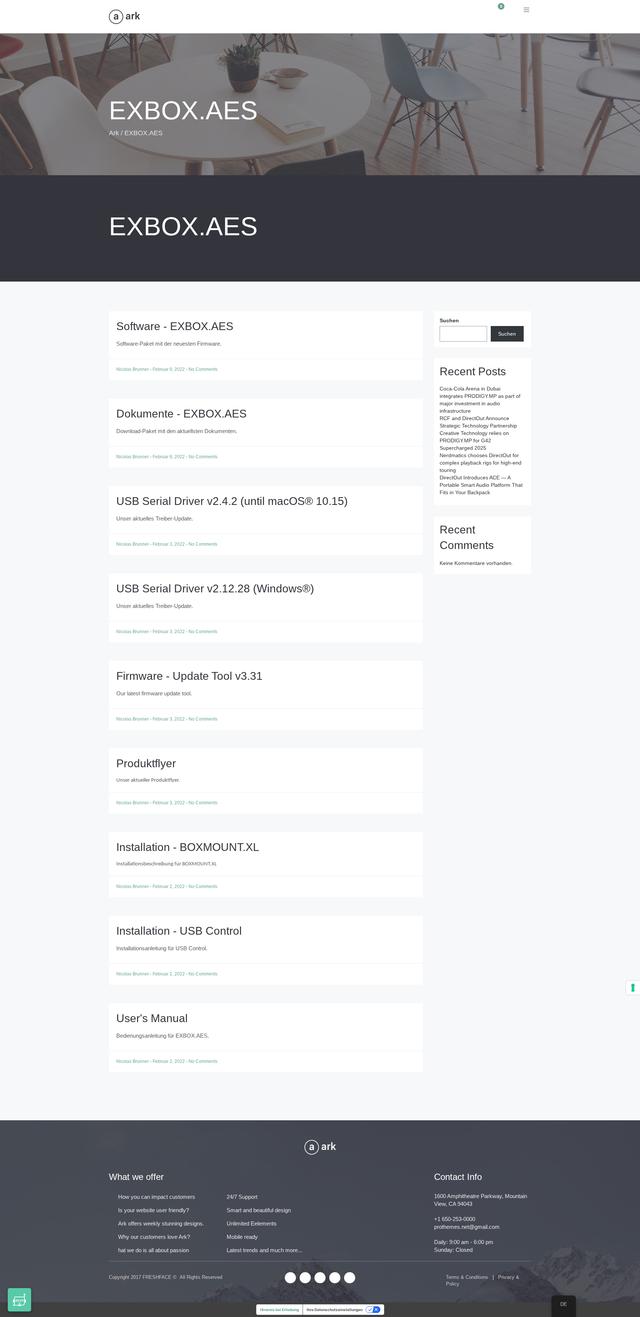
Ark (114, 133)
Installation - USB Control (179, 931)
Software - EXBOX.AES (174, 326)
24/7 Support (242, 1197)
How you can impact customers (156, 1197)
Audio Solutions (249, 16)
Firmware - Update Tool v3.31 (189, 676)
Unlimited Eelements (252, 1223)
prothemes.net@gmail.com (467, 1227)
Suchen (449, 320)
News (302, 16)
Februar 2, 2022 (169, 886)
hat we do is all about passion (153, 1250)
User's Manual (152, 1018)
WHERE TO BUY (442, 16)
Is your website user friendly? (153, 1210)
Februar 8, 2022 (169, 456)
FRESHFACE (157, 1277)
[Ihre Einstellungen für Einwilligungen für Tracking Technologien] (633, 988)
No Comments (203, 369)
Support (389, 16)
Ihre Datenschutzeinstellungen (335, 1309)
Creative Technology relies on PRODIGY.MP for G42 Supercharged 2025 (474, 440)
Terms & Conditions (467, 1277)
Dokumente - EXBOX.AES (181, 414)
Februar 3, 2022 (169, 544)
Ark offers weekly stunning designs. (161, 1223)
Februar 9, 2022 (169, 369)
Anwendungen (182, 16)
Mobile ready (242, 1237)
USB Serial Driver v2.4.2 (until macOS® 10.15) (232, 501)
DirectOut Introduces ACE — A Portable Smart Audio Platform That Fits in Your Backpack (481, 485)
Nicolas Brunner (133, 369)
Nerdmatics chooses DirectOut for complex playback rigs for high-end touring (480, 462)
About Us (343, 16)
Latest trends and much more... (264, 1250)
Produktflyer (146, 763)
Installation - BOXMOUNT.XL (187, 847)
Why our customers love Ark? (154, 1237)
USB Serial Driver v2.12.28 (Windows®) (215, 588)
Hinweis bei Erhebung (279, 1309)
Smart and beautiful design (259, 1210)
